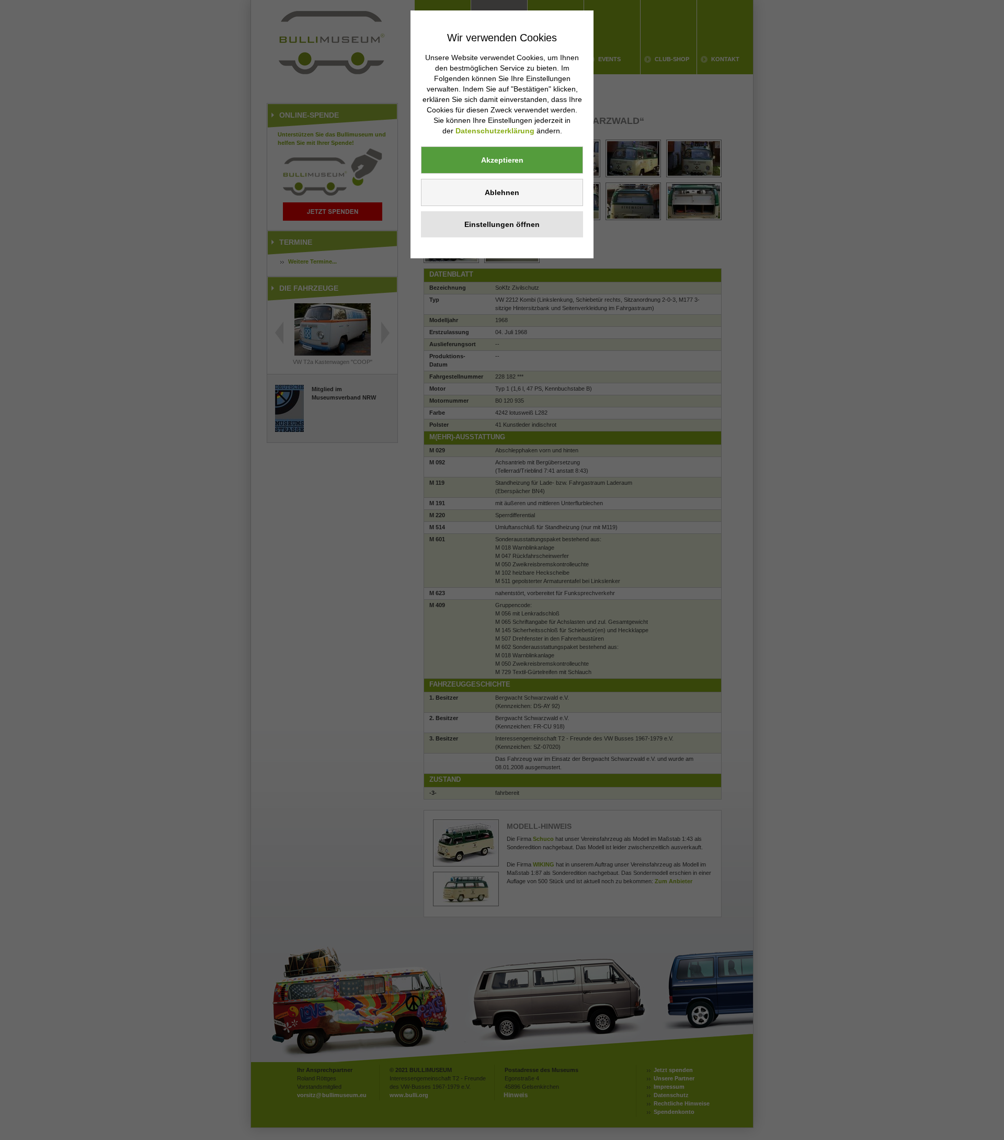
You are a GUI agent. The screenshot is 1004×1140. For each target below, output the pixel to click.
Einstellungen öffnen (502, 224)
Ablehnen (502, 192)
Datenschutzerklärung (494, 131)
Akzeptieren (502, 160)
